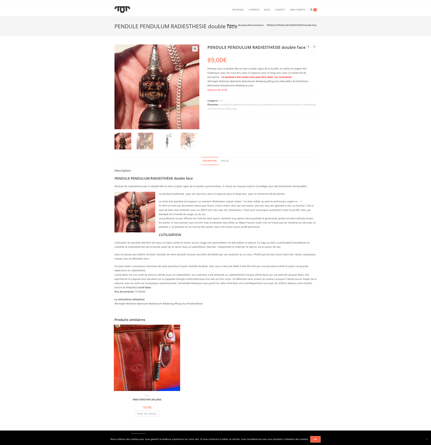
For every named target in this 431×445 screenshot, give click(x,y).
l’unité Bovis (144, 287)
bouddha (224, 104)
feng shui (257, 104)
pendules (267, 104)
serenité (211, 108)
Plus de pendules (124, 291)
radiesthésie (309, 104)
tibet (228, 108)
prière (288, 104)
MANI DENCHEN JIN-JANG (147, 399)
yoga (234, 108)
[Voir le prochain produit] (314, 46)
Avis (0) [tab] (224, 160)
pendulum (278, 104)
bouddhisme (236, 104)
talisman (221, 108)
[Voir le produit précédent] (308, 46)
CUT (221, 100)
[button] (195, 49)
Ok (315, 439)
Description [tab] (210, 160)
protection (297, 104)
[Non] (426, 439)
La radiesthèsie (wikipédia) (129, 299)
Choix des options (147, 413)
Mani (147, 395)
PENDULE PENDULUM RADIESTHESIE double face (292, 25)
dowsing (248, 104)
